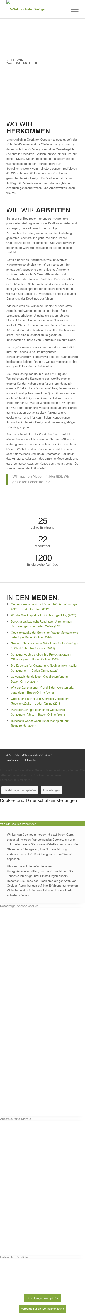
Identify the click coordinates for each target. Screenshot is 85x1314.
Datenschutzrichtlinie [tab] (14, 1257)
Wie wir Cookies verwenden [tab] (18, 824)
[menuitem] (72, 9)
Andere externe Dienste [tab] (15, 1118)
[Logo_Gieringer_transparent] (35, 9)
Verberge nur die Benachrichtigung (42, 1308)
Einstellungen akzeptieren (20, 790)
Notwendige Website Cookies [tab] (19, 906)
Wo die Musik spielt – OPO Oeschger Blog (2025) (43, 615)
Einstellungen (51, 790)
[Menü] (72, 9)
